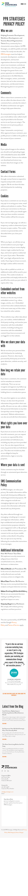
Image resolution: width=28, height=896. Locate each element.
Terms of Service (13, 625)
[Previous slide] (4, 665)
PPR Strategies (6, 54)
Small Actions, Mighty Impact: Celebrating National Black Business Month (13, 713)
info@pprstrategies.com (7, 792)
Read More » (4, 723)
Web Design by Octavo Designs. (16, 832)
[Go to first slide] (24, 665)
